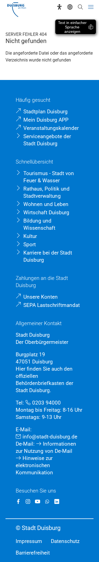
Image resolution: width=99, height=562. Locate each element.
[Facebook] (18, 501)
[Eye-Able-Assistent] (59, 7)
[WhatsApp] (47, 501)
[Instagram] (28, 501)
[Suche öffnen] (80, 7)
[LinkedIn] (56, 501)
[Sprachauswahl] (70, 7)
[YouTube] (37, 501)
